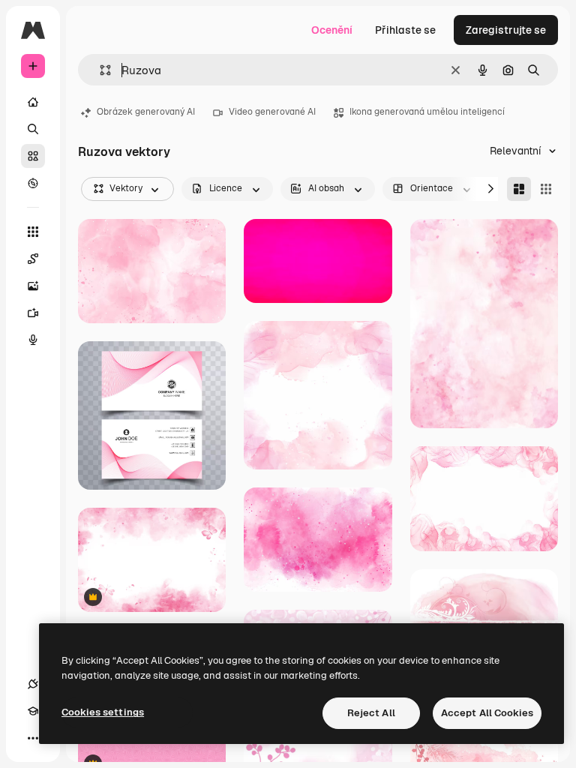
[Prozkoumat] (33, 183)
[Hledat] (33, 129)
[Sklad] (33, 156)
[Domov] (33, 102)
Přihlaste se (405, 30)
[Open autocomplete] (99, 70)
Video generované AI (272, 112)
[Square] (546, 189)
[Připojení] (33, 684)
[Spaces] (33, 259)
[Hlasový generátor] (33, 340)
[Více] (33, 738)
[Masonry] (519, 189)
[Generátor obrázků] (33, 286)
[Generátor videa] (33, 313)
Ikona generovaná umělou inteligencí (427, 112)
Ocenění (331, 30)
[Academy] (33, 711)
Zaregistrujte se (506, 30)
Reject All (371, 712)
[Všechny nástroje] (33, 232)
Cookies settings (103, 712)
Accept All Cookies (487, 712)
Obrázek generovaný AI (146, 112)
